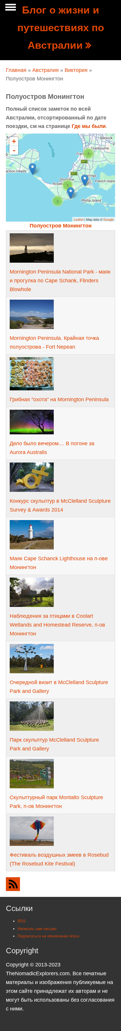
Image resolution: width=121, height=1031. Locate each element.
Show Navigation (9, 9)
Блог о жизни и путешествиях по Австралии (60, 27)
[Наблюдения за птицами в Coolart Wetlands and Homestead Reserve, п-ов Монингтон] (84, 180)
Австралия (45, 70)
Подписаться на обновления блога (48, 936)
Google (108, 219)
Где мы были (89, 126)
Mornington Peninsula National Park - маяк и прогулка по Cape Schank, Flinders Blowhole (60, 280)
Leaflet (78, 219)
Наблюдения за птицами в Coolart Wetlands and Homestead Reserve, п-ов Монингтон (57, 625)
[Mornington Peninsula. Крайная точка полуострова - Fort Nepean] (32, 169)
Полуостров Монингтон (61, 226)
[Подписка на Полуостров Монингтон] (60, 884)
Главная (16, 70)
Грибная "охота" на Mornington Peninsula (59, 399)
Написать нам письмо (37, 929)
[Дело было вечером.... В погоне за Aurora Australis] (70, 193)
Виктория (76, 70)
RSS (22, 921)
